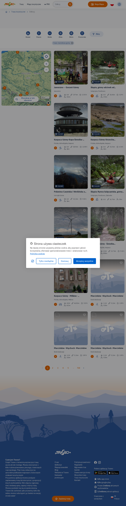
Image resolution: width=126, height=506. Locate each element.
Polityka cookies (37, 254)
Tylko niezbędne (46, 261)
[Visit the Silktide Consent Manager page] (32, 261)
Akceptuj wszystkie (84, 261)
